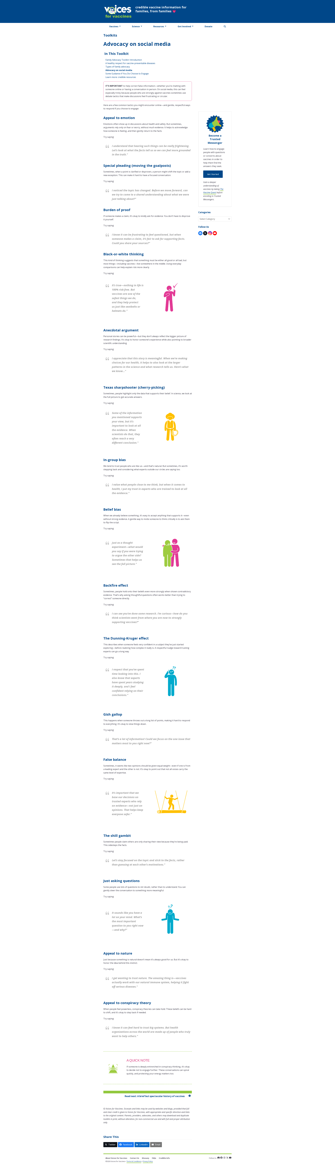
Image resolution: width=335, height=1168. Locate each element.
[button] (224, 26)
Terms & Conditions (134, 1161)
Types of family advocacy (117, 66)
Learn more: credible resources (120, 77)
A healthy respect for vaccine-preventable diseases (130, 63)
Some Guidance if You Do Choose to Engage (127, 73)
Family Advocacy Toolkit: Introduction (123, 59)
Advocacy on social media (118, 70)
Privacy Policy (148, 1161)
